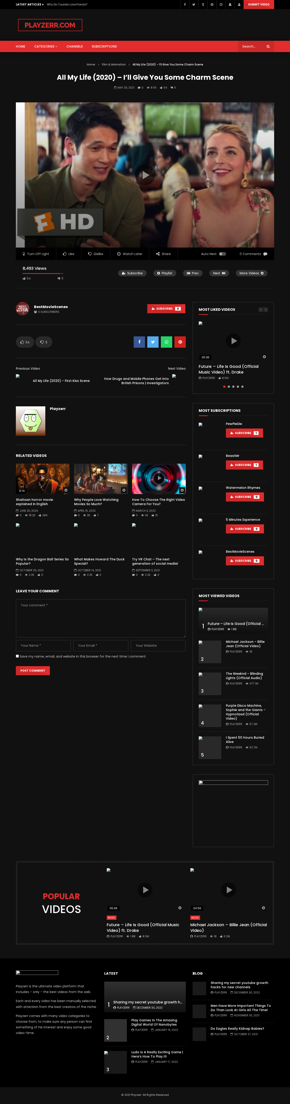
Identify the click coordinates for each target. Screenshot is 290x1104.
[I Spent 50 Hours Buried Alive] (210, 747)
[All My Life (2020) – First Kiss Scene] (22, 381)
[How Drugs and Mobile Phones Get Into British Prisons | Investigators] (179, 381)
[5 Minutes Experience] (210, 529)
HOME (20, 46)
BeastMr (232, 455)
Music (111, 917)
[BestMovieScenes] (210, 561)
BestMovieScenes (51, 306)
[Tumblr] (202, 4)
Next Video (177, 368)
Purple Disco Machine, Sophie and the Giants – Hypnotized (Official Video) (246, 712)
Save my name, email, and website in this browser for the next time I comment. (83, 656)
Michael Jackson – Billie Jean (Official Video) (245, 643)
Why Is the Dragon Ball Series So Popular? (42, 561)
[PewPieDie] (210, 434)
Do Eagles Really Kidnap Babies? (237, 1028)
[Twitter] (193, 4)
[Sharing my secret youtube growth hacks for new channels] (145, 997)
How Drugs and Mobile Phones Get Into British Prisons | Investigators (136, 380)
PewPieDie (234, 424)
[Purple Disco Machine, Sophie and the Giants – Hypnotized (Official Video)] (210, 715)
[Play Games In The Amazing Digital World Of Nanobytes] (115, 1030)
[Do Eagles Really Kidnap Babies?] (199, 1034)
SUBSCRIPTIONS (104, 46)
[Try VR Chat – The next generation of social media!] (159, 538)
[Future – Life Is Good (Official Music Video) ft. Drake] (233, 621)
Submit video (259, 4)
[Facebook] (184, 4)
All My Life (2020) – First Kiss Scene (61, 380)
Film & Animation (114, 64)
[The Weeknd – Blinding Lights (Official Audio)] (210, 684)
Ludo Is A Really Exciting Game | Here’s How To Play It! (157, 1054)
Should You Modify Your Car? (67, 4)
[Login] (239, 4)
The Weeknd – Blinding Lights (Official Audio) (244, 675)
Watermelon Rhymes (243, 487)
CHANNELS (74, 46)
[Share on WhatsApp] (166, 342)
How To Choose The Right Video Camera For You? (158, 501)
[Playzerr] (50, 25)
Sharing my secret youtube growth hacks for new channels (167, 1002)
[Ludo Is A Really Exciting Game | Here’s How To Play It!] (115, 1062)
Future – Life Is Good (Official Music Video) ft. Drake (229, 369)
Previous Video (28, 368)
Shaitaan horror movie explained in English (34, 501)
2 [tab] (229, 387)
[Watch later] (220, 4)
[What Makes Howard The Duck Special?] (101, 538)
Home (91, 64)
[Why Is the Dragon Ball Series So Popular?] (43, 538)
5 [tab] (242, 387)
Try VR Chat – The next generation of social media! (155, 561)
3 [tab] (233, 387)
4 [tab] (238, 387)
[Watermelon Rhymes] (210, 498)
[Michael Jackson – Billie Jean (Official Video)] (210, 652)
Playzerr (58, 408)
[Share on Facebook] (139, 342)
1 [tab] (224, 387)
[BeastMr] (210, 466)
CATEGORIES (44, 46)
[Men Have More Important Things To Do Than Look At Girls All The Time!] (199, 1011)
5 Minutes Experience (243, 519)
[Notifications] (229, 4)
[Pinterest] (211, 4)
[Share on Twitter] (153, 342)
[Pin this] (180, 342)
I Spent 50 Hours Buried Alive (245, 739)
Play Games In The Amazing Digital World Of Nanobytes (154, 1022)
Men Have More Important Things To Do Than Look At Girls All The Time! (241, 1007)
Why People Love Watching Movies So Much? (96, 501)
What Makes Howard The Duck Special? (99, 561)
